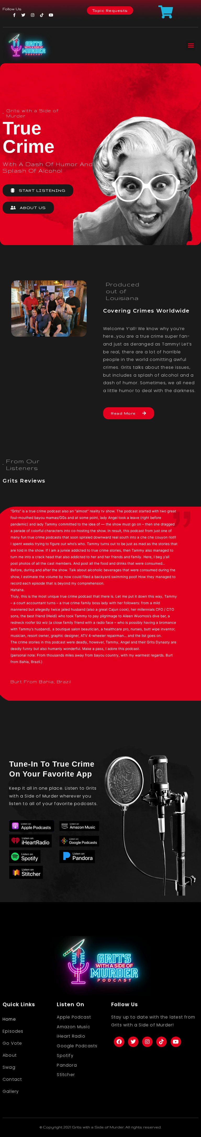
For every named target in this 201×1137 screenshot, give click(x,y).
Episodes (13, 1031)
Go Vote (12, 1043)
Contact (12, 1079)
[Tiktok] (42, 15)
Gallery (11, 1091)
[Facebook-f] (14, 15)
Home (9, 1019)
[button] (191, 45)
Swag (9, 1067)
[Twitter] (23, 15)
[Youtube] (51, 15)
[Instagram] (32, 15)
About (10, 1055)
